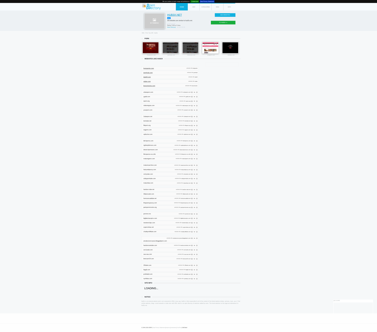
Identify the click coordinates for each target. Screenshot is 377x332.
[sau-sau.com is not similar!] (196, 254)
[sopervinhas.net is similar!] (192, 227)
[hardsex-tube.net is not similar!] (196, 189)
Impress (168, 327)
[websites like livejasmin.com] (150, 48)
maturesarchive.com (185, 165)
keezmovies (194, 85)
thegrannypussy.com (185, 202)
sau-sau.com (187, 254)
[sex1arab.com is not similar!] (196, 249)
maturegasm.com (186, 158)
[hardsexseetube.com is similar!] (192, 245)
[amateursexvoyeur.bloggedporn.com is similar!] (192, 238)
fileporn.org (187, 125)
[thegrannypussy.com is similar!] (192, 202)
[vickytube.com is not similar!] (196, 174)
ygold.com (188, 96)
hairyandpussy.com (185, 169)
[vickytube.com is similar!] (192, 174)
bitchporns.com (186, 140)
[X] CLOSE (337, 300)
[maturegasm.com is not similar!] (196, 158)
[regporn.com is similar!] (192, 129)
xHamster (173, 327)
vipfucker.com (187, 134)
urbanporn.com (186, 92)
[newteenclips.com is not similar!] (196, 222)
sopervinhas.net (186, 227)
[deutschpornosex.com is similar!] (192, 149)
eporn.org (188, 101)
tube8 (196, 76)
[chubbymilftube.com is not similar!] (196, 231)
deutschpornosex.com (185, 149)
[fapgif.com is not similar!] (196, 269)
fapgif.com (188, 269)
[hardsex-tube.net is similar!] (192, 189)
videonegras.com (186, 105)
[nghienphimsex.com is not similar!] (196, 145)
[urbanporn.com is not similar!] (196, 92)
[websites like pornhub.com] (170, 48)
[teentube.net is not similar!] (196, 120)
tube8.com (147, 77)
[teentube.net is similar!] (192, 120)
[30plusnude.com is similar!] (192, 194)
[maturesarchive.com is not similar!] (196, 165)
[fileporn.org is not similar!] (196, 125)
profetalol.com (187, 274)
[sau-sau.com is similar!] (192, 254)
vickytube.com (186, 174)
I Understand (194, 1)
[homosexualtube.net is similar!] (192, 198)
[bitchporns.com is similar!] (192, 140)
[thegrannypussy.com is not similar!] (196, 202)
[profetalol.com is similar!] (192, 274)
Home (182, 7)
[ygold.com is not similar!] (196, 96)
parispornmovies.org (185, 207)
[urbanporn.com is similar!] (192, 92)
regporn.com (187, 129)
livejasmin (195, 68)
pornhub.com (171, 55)
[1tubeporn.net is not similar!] (196, 116)
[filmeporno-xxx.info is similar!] (192, 154)
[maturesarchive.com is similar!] (192, 165)
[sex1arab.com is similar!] (192, 249)
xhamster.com (191, 55)
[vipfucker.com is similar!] (192, 134)
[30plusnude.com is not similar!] (196, 194)
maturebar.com (186, 183)
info (229, 7)
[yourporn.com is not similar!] (196, 110)
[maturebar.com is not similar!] (196, 183)
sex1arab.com (187, 249)
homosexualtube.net (185, 198)
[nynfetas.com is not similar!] (196, 278)
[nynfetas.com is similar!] (192, 278)
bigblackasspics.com (185, 218)
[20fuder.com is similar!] (192, 265)
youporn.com (211, 55)
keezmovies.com (149, 86)
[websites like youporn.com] (210, 48)
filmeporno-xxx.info (185, 154)
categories (205, 7)
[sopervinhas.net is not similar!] (196, 227)
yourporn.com (187, 110)
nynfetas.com (187, 278)
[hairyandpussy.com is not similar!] (196, 169)
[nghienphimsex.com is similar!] (192, 145)
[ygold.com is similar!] (192, 96)
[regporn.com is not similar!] (196, 129)
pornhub (195, 72)
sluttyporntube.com (185, 178)
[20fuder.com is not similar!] (196, 265)
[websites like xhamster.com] (190, 48)
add (193, 7)
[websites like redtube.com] (230, 48)
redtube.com (231, 55)
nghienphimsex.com (185, 145)
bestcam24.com (186, 258)
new (217, 7)
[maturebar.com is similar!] (192, 183)
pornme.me (187, 213)
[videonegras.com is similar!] (192, 105)
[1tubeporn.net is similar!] (192, 116)
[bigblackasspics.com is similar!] (192, 218)
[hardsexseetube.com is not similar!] (196, 245)
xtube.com (147, 81)
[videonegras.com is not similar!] (196, 105)
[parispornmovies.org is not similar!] (196, 207)
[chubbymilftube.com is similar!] (192, 231)
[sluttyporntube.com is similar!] (192, 178)
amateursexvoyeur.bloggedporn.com (181, 238)
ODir (151, 7)
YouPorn (179, 327)
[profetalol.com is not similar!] (196, 274)
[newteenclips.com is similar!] (192, 222)
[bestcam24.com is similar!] (192, 258)
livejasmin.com (151, 55)
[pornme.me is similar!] (192, 213)
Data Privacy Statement (207, 1)
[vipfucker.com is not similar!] (196, 134)
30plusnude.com (186, 194)
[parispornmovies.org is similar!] (192, 207)
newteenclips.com (186, 222)
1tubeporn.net (187, 116)
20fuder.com (187, 265)
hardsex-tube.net (186, 189)
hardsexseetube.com (185, 245)
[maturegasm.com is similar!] (192, 158)
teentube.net (187, 120)
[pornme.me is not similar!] (196, 213)
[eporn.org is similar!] (192, 101)
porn (169, 18)
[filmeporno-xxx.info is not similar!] (196, 154)
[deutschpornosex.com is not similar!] (196, 149)
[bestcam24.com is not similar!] (196, 258)
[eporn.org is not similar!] (196, 101)
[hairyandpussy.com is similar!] (192, 169)
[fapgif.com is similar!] (192, 269)
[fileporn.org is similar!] (192, 125)
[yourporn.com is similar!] (192, 110)
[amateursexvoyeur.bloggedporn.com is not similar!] (196, 238)
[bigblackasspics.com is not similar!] (196, 218)
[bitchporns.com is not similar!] (196, 140)
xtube (196, 81)
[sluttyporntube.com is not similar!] (196, 178)
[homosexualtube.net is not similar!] (196, 198)
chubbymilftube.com (185, 231)
